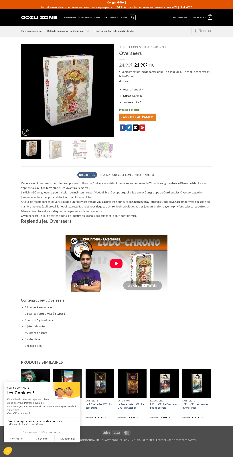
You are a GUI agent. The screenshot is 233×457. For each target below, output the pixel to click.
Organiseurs (69, 17)
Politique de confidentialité (81, 440)
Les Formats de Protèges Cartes (176, 440)
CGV (126, 440)
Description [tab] (87, 174)
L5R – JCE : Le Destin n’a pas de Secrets (163, 406)
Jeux (105, 17)
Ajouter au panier (138, 117)
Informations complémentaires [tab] (120, 174)
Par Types (159, 47)
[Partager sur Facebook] (123, 127)
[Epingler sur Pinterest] (142, 127)
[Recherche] (133, 17)
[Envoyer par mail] (136, 127)
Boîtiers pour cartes (89, 17)
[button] (180, 17)
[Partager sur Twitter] (129, 127)
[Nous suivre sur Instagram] (200, 31)
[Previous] (27, 90)
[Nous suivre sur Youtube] (209, 31)
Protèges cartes (118, 17)
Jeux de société (139, 47)
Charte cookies (112, 440)
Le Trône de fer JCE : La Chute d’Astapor (131, 406)
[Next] (107, 90)
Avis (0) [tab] (149, 174)
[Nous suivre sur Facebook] (195, 31)
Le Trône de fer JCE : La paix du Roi (99, 406)
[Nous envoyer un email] (205, 31)
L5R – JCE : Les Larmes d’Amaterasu (195, 406)
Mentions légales (142, 440)
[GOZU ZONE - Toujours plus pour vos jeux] (39, 17)
